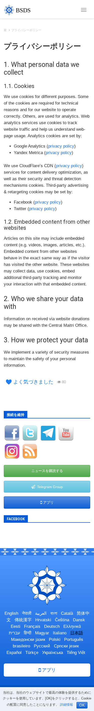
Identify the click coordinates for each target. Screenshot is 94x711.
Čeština (62, 620)
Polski (54, 639)
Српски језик (66, 646)
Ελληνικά (72, 626)
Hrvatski (43, 620)
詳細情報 (66, 704)
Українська (52, 652)
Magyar (42, 633)
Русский (42, 646)
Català (67, 613)
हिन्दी (27, 633)
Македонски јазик (28, 639)
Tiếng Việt (76, 652)
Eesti (15, 626)
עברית (14, 633)
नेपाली (26, 613)
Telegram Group (49, 487)
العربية (41, 613)
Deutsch (52, 626)
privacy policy (61, 146)
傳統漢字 (23, 620)
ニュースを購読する (47, 471)
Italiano (59, 633)
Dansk (79, 620)
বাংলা (53, 613)
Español (14, 652)
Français (32, 626)
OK (82, 705)
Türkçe (31, 652)
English (11, 613)
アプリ (48, 502)
